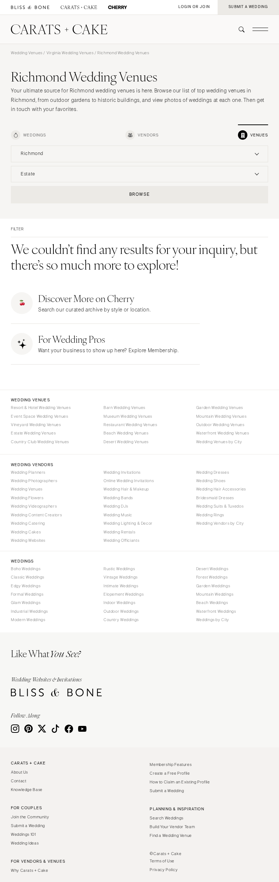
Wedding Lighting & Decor (128, 523)
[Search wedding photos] (117, 7)
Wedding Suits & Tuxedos (220, 506)
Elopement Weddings (123, 594)
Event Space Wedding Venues (39, 416)
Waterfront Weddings (216, 611)
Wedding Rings (210, 515)
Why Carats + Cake (29, 870)
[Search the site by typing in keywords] (238, 29)
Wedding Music (118, 515)
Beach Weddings (212, 602)
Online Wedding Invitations (129, 480)
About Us (19, 772)
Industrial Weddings (29, 611)
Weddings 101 (23, 834)
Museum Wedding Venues (128, 416)
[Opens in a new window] (30, 7)
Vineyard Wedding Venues (36, 424)
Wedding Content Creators (36, 515)
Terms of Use (162, 861)
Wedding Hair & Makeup (126, 489)
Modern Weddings (28, 619)
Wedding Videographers (34, 506)
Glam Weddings (25, 602)
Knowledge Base (27, 789)
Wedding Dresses (212, 472)
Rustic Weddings (119, 569)
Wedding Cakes (26, 532)
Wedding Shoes (211, 480)
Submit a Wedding (28, 825)
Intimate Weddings (121, 586)
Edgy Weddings (25, 586)
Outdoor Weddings (121, 611)
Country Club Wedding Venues (40, 442)
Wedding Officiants (121, 540)
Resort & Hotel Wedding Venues (40, 407)
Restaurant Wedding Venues (130, 424)
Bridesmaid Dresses (215, 498)
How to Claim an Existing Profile (180, 782)
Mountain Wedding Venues (221, 416)
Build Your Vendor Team (172, 827)
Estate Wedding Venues (33, 433)
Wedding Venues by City (219, 442)
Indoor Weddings (119, 602)
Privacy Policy (164, 869)
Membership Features (170, 764)
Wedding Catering (28, 523)
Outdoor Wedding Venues (220, 424)
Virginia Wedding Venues (70, 53)
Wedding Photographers (34, 480)
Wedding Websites (28, 540)
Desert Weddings (212, 569)
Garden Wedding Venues (219, 407)
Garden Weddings (213, 586)
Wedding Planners (28, 472)
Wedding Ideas (25, 843)
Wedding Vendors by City (220, 523)
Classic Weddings (27, 577)
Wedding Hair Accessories (221, 489)
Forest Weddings (211, 577)
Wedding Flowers (27, 498)
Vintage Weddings (121, 577)
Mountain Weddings (215, 594)
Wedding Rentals (119, 532)
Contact (18, 781)
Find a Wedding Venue (171, 835)
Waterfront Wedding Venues (222, 433)
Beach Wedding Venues (126, 433)
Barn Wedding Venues (124, 407)
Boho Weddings (25, 569)
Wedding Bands (118, 498)
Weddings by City (212, 619)
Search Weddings (166, 818)
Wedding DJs (116, 506)
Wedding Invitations (122, 472)
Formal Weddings (27, 594)
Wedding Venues (27, 53)
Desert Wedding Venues (126, 442)
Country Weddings (121, 619)
